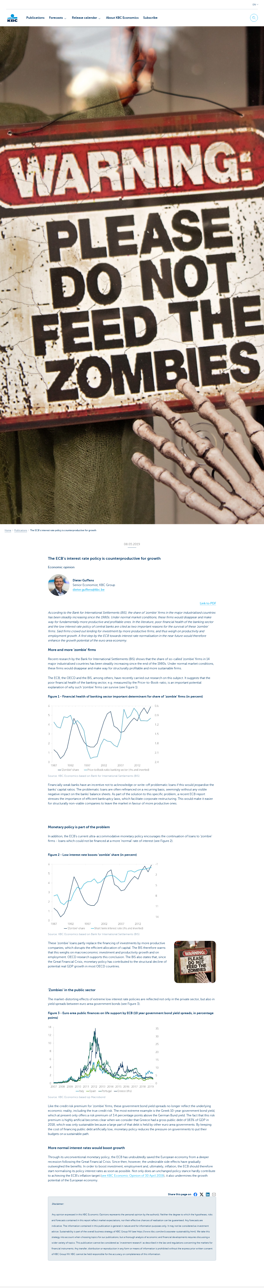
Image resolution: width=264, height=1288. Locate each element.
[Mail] (213, 1194)
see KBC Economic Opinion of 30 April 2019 (132, 1175)
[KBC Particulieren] (12, 18)
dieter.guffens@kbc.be (89, 589)
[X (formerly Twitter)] (201, 1194)
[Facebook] (195, 1194)
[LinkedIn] (207, 1194)
